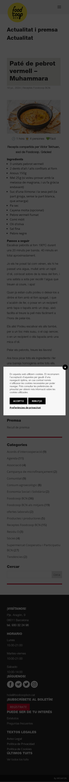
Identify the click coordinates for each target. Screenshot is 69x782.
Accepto (18, 401)
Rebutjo (37, 401)
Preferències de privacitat (25, 407)
